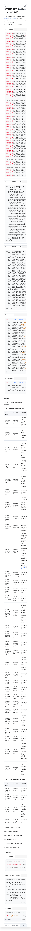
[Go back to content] (6, 6)
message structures (10, 19)
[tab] (9, 29)
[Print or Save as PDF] (25, 6)
